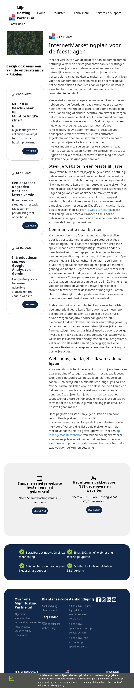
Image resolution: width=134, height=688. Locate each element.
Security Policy (23, 630)
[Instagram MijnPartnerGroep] (104, 599)
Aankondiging (49, 606)
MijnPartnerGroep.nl (26, 671)
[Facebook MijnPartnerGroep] (98, 599)
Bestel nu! (40, 510)
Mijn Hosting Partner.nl (24, 12)
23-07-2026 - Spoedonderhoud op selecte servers (80, 628)
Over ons (17, 24)
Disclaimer (21, 635)
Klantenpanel (49, 610)
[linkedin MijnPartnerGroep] (109, 599)
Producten (59, 13)
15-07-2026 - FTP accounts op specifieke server (78, 642)
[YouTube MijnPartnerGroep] (114, 599)
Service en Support (108, 13)
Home (41, 13)
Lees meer (30, 151)
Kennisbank (82, 13)
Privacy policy (22, 626)
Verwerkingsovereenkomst (30, 622)
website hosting (100, 210)
